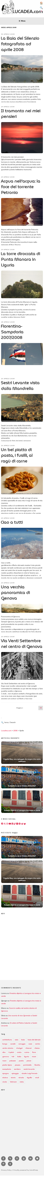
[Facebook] (2, 823)
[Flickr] (17, 823)
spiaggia (15, 1073)
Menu (23, 21)
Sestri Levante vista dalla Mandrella (20, 386)
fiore (34, 1052)
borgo (4, 1044)
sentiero (17, 1069)
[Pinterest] (20, 823)
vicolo (4, 1082)
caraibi (12, 1044)
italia (19, 1056)
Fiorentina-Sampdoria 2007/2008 (12, 332)
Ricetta (37, 1065)
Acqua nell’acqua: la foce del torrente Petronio (20, 187)
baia (23, 1039)
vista (22, 1082)
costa (19, 1052)
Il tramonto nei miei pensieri (20, 114)
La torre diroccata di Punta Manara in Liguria (20, 259)
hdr (13, 1056)
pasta (21, 1060)
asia (16, 1039)
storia (13, 1077)
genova (5, 1056)
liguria (26, 1056)
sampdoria (6, 1069)
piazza (17, 1065)
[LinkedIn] (12, 823)
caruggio (21, 1044)
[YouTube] (10, 823)
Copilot (11, 1052)
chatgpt (19, 1048)
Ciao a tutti (12, 522)
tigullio (29, 1077)
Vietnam (13, 1082)
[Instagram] (7, 823)
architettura (7, 1039)
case (30, 1044)
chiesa (37, 1048)
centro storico (7, 1048)
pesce (29, 1060)
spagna (5, 1073)
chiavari (28, 1048)
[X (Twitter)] (5, 823)
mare (34, 1056)
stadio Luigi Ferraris (29, 1073)
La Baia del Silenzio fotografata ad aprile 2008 (20, 44)
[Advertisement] (22, 944)
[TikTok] (15, 823)
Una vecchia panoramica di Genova (15, 592)
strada (21, 1077)
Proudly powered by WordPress (25, 1170)
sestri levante (29, 1069)
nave (4, 1060)
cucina (26, 1052)
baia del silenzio (34, 1039)
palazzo (12, 1060)
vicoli (37, 1077)
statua (5, 1077)
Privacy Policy (6, 1170)
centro (37, 1044)
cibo (4, 1052)
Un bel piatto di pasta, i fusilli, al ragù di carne (17, 455)
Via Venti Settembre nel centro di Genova (21, 644)
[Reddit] (22, 823)
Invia (19, 724)
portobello (27, 1065)
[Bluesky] (25, 823)
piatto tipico (7, 1065)
